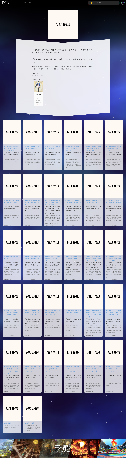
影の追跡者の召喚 (29, 423)
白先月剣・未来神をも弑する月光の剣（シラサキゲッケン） (93, 202)
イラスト (25, 2)
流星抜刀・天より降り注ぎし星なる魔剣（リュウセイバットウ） (113, 202)
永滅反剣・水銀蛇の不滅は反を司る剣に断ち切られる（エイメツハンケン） (52, 202)
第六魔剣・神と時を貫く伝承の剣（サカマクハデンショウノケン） (113, 148)
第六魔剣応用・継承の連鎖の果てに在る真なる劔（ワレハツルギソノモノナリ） (93, 369)
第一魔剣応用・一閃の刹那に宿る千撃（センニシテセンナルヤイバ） (11, 202)
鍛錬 (30, 2)
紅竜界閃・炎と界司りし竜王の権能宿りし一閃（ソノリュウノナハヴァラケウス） (32, 313)
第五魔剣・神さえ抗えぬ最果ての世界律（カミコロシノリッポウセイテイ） (93, 148)
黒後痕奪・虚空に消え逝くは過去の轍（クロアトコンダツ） (32, 259)
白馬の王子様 (7, 423)
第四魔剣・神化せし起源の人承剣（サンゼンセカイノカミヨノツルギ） (73, 148)
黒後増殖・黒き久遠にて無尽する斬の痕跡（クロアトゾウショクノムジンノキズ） (113, 313)
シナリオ (19, 2)
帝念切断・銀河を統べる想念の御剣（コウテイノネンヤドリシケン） (73, 313)
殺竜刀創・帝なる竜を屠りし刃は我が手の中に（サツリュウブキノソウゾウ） (52, 313)
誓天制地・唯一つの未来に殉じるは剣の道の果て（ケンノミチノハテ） (52, 369)
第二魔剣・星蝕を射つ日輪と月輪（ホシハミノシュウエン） (32, 148)
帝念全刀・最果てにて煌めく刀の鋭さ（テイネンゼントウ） (52, 259)
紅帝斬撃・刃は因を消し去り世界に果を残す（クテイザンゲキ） (73, 202)
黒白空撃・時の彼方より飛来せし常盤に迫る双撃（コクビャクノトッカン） (113, 259)
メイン (14, 2)
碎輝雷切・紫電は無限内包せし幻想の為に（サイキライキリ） (73, 259)
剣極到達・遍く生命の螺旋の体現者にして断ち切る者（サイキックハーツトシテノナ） (93, 259)
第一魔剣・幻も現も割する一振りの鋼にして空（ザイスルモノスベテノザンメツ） (11, 148)
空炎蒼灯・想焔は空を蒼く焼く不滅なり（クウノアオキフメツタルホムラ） (32, 369)
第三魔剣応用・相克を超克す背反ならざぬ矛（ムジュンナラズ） (32, 202)
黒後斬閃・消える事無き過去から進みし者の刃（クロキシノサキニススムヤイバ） (11, 313)
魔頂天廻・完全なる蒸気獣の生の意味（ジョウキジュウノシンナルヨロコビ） (73, 369)
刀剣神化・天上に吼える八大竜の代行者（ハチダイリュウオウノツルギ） (113, 369)
